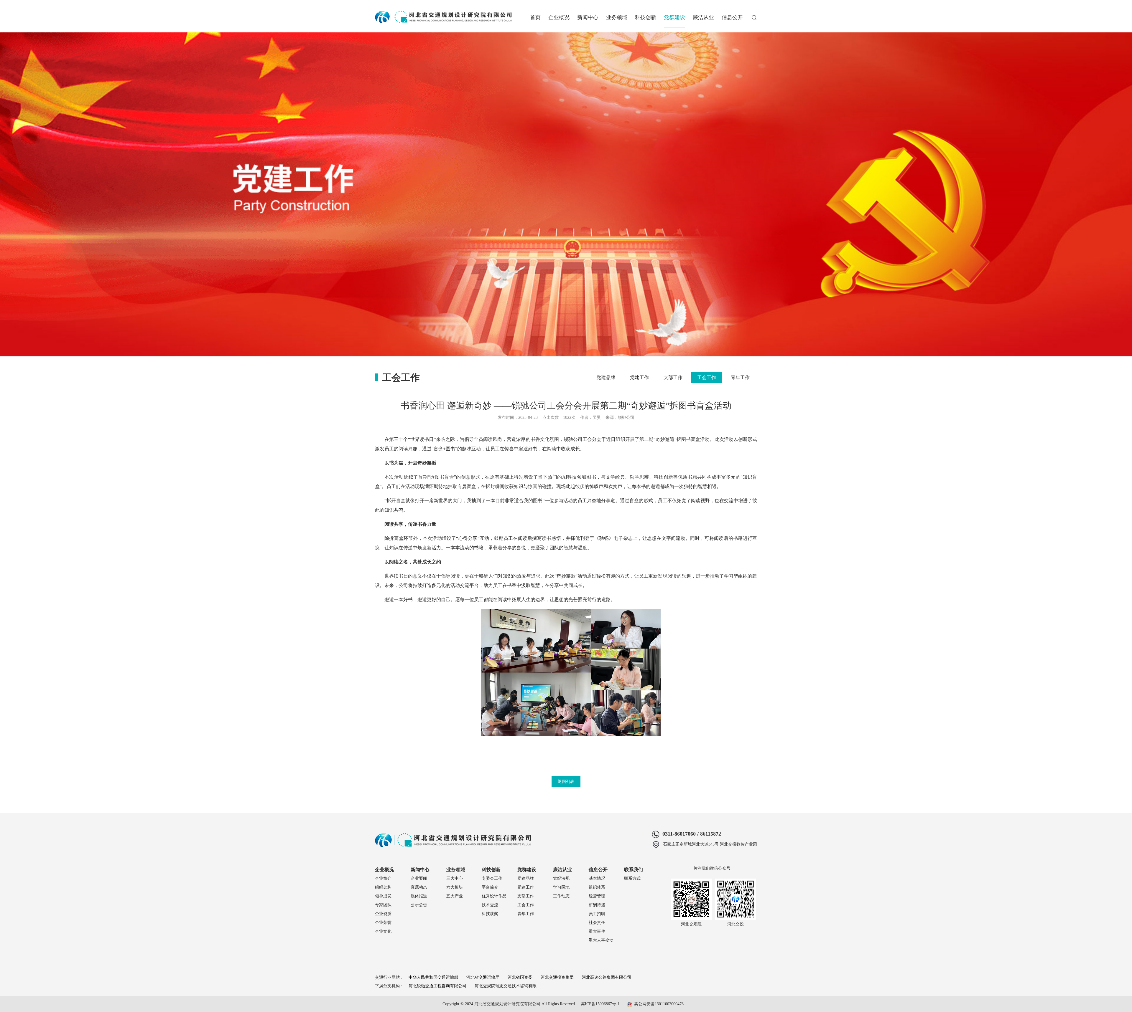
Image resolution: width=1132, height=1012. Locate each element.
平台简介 (490, 887)
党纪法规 (561, 878)
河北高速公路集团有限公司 (606, 977)
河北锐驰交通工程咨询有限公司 (437, 986)
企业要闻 (419, 878)
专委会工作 (492, 878)
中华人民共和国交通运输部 (433, 977)
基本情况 (597, 878)
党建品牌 (605, 377)
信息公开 (732, 17)
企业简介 (383, 878)
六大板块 (454, 887)
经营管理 (597, 896)
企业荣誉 (383, 922)
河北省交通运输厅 (482, 977)
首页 (535, 17)
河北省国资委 (520, 977)
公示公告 (419, 905)
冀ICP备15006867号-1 (600, 1004)
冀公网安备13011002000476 (659, 1004)
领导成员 (383, 896)
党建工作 (639, 377)
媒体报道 (419, 896)
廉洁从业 (703, 17)
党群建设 (674, 17)
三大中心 (454, 878)
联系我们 (633, 869)
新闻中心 (587, 17)
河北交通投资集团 (557, 977)
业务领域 (616, 17)
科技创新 (645, 17)
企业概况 (559, 17)
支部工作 (673, 377)
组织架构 (383, 887)
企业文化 (383, 931)
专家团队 (383, 905)
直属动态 (419, 887)
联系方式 (632, 878)
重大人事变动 (601, 940)
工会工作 (706, 377)
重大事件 (597, 931)
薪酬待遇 (597, 905)
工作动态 (561, 896)
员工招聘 (597, 914)
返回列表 (566, 781)
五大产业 (454, 896)
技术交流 (490, 905)
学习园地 (561, 887)
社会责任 (597, 922)
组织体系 (597, 887)
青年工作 (740, 377)
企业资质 (383, 914)
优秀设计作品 (494, 896)
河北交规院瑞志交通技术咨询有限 (506, 986)
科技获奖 (490, 914)
